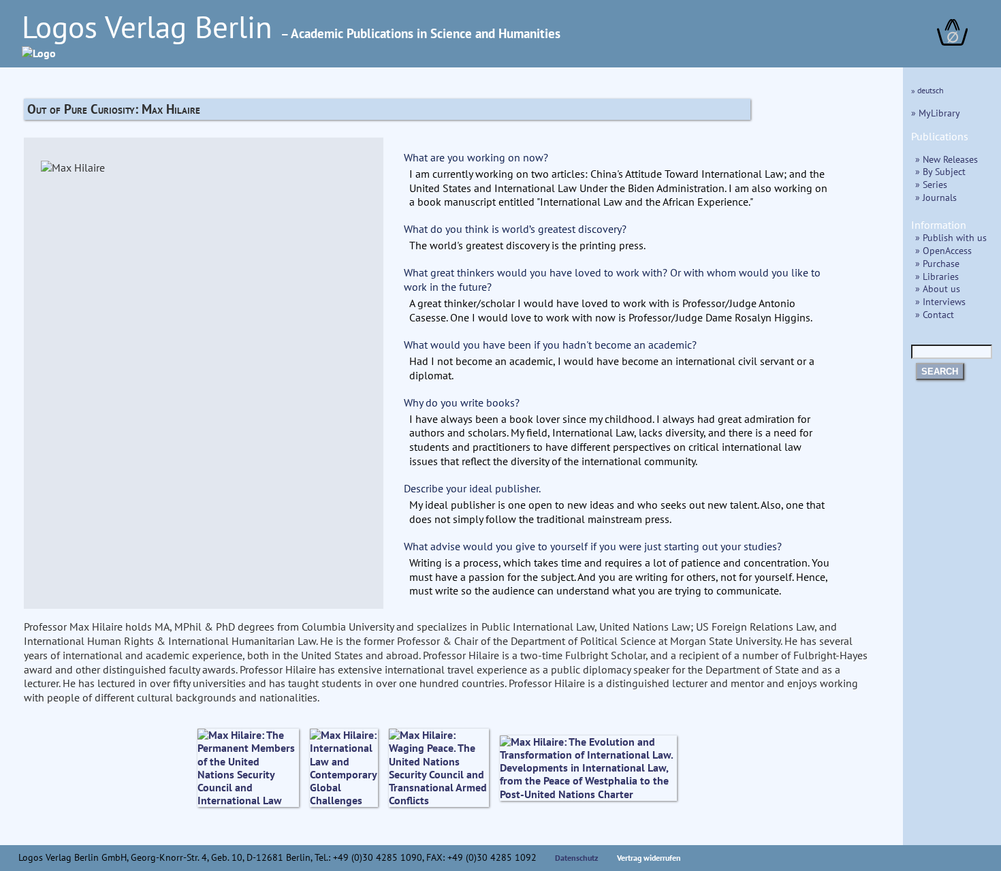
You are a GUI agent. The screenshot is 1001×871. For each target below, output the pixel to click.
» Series (931, 184)
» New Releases (946, 159)
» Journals (936, 197)
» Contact (934, 314)
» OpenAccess (943, 250)
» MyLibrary (935, 112)
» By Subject (940, 171)
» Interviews (940, 301)
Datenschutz (577, 858)
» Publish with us (951, 237)
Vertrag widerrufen (649, 858)
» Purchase (937, 263)
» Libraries (937, 276)
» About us (937, 288)
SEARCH (939, 371)
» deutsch (927, 90)
